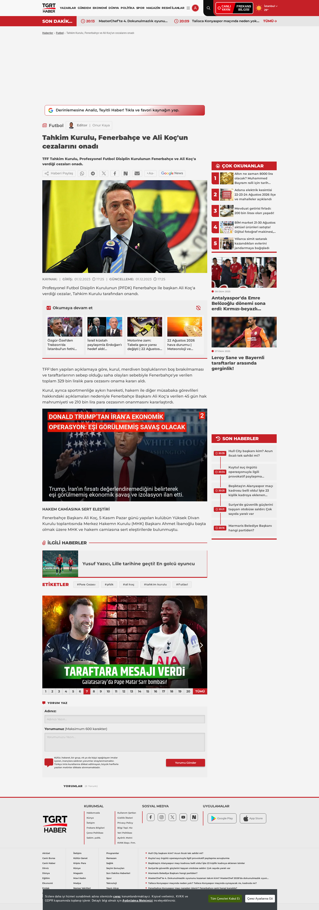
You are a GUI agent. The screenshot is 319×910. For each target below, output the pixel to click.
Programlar (112, 853)
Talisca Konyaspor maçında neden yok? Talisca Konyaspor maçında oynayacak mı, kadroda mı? (226, 21)
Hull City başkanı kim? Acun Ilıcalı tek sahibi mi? (251, 453)
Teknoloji (111, 883)
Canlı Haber (48, 863)
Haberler (47, 33)
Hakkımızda (93, 812)
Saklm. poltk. (94, 837)
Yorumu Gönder (185, 762)
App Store (256, 818)
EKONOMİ (100, 8)
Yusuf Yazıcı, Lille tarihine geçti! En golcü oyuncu (138, 563)
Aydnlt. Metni (124, 837)
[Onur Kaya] (71, 125)
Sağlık (109, 863)
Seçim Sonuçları (115, 868)
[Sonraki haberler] (198, 308)
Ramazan (111, 858)
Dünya (46, 873)
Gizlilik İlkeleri (125, 817)
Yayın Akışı (112, 888)
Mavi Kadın (79, 878)
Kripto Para (79, 863)
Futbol (60, 33)
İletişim (91, 822)
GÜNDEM (84, 8)
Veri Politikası (124, 832)
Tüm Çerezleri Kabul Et (225, 898)
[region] (160, 899)
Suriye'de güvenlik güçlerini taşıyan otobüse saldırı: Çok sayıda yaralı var (251, 509)
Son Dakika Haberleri (118, 873)
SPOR (140, 8)
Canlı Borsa (48, 858)
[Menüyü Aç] (188, 8)
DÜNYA (114, 8)
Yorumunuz (75, 729)
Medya (77, 883)
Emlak (45, 888)
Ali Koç (185, 288)
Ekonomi (47, 883)
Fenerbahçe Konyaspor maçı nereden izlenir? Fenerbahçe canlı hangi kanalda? (192, 888)
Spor (109, 878)
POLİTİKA (127, 8)
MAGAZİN (153, 8)
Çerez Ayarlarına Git (260, 898)
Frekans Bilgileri (96, 827)
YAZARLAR (68, 8)
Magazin (78, 873)
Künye (90, 817)
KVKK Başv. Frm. (126, 842)
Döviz (45, 868)
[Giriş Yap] (195, 8)
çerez (117, 896)
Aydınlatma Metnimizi (137, 900)
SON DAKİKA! (57, 21)
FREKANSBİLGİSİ (244, 8)
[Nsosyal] (125, 173)
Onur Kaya (101, 125)
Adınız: (50, 711)
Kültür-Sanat (80, 858)
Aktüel (46, 853)
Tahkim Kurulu (87, 293)
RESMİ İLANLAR (173, 8)
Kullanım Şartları (126, 812)
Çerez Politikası (95, 832)
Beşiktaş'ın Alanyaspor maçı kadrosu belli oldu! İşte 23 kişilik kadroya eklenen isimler (251, 490)
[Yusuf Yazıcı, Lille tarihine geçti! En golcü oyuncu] (60, 563)
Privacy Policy (125, 822)
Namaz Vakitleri (82, 888)
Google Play (225, 818)
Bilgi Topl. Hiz (124, 827)
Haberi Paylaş (62, 173)
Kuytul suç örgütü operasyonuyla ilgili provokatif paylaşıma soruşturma (245, 472)
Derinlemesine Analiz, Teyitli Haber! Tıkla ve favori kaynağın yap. (117, 110)
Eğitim (46, 878)
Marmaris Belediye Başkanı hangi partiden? (250, 528)
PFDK (125, 288)
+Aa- (150, 173)
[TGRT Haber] (49, 8)
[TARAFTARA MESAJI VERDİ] (124, 642)
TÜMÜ (268, 21)
